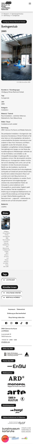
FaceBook (6, 323)
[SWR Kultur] (13, 399)
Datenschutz (21, 309)
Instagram (11, 323)
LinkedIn (27, 323)
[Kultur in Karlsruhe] (22, 399)
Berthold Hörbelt (13, 297)
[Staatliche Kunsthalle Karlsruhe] (26, 430)
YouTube (16, 323)
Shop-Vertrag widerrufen (17, 317)
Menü (30, 3)
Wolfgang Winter (13, 293)
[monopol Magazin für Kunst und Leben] (16, 385)
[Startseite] (7, 5)
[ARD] (16, 378)
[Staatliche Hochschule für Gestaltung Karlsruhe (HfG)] (16, 423)
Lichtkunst (10, 280)
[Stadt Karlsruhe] (27, 354)
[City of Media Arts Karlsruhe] (25, 438)
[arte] (16, 392)
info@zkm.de (5, 342)
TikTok (21, 323)
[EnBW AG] (16, 366)
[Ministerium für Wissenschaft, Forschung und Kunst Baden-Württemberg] (13, 354)
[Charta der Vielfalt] (12, 438)
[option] (6, 242)
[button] (16, 57)
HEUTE (5, 439)
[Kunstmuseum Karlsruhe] (10, 430)
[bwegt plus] (16, 411)
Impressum (11, 309)
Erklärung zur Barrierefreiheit (16, 313)
